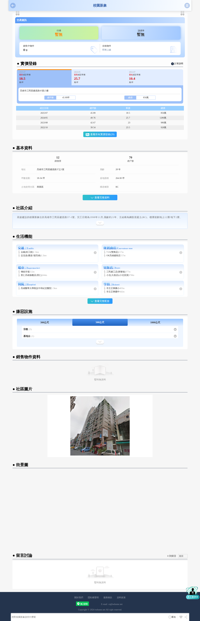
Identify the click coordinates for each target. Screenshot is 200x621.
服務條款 (107, 597)
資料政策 (121, 597)
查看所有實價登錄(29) (102, 134)
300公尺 (44, 322)
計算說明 (178, 63)
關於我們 (78, 597)
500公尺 (100, 322)
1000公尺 (155, 322)
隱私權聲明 (93, 597)
